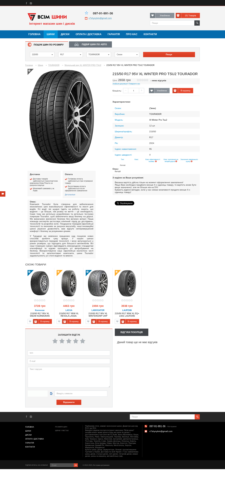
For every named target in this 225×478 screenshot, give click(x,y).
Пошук (169, 54)
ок (76, 464)
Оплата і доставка (88, 34)
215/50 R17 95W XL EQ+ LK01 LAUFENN (127, 314)
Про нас (131, 34)
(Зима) (152, 108)
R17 (62, 54)
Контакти (150, 34)
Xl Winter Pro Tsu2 (158, 120)
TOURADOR (94, 54)
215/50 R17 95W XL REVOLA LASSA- (69, 314)
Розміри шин (61, 427)
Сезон (119, 54)
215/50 (35, 54)
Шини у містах (62, 430)
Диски (65, 34)
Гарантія (114, 34)
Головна (34, 34)
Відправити (69, 402)
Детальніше (70, 194)
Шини (51, 34)
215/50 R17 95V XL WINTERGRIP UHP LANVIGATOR (97, 314)
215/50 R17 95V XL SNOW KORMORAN (40, 314)
